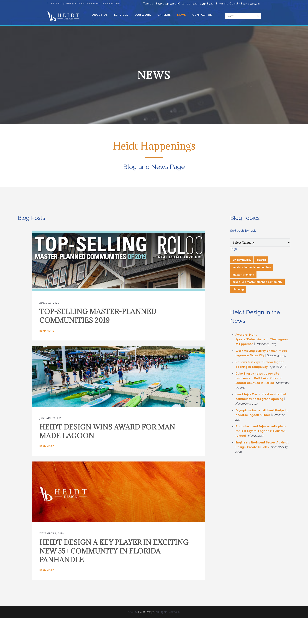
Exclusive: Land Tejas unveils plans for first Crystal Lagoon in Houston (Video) (260, 431)
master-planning (243, 274)
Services (121, 14)
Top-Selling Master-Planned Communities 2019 (97, 315)
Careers (164, 14)
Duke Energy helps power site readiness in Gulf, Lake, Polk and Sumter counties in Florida (258, 378)
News (181, 14)
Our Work (143, 14)
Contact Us (202, 14)
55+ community (241, 259)
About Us (100, 14)
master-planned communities (251, 267)
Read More (46, 331)
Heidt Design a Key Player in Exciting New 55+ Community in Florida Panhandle (114, 551)
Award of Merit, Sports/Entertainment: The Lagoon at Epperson (261, 339)
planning (238, 289)
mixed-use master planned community (257, 282)
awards (261, 259)
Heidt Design (146, 612)
